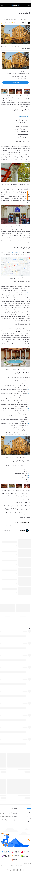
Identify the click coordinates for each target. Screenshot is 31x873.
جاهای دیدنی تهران (15, 252)
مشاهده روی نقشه (16, 82)
